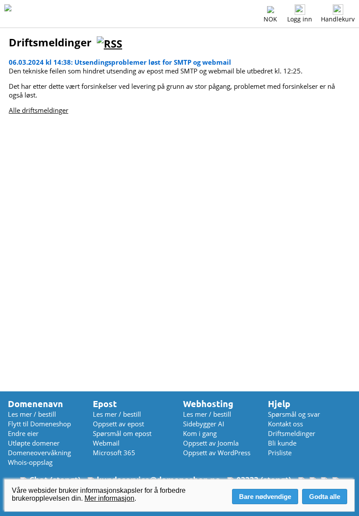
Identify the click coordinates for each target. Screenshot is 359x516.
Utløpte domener (34, 443)
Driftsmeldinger (291, 433)
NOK (270, 19)
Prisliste (280, 452)
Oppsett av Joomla (211, 443)
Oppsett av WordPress (216, 452)
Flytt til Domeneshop (39, 423)
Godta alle (324, 496)
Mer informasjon (109, 498)
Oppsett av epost (118, 423)
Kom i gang (200, 433)
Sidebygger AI (203, 423)
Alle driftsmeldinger (38, 110)
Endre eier (23, 433)
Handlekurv (338, 19)
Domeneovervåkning (39, 452)
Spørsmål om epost (122, 433)
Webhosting (208, 404)
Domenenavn (35, 404)
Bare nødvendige (265, 496)
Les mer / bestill (32, 414)
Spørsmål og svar (294, 414)
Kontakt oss (285, 423)
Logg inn (299, 19)
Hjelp (279, 404)
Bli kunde (282, 443)
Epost (105, 404)
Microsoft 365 (114, 452)
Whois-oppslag (30, 462)
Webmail (106, 443)
